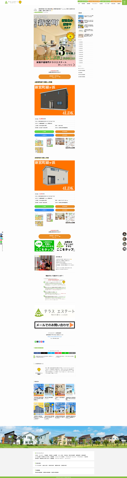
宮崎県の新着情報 (82, 70)
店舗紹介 (119, 3)
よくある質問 (38, 456)
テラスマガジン (95, 3)
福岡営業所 (78, 455)
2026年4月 (81, 46)
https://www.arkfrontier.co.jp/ (55, 336)
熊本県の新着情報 (82, 74)
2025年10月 (81, 56)
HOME (36, 455)
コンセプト (41, 455)
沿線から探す (45, 465)
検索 (92, 8)
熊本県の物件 (51, 465)
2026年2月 (81, 50)
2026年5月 (81, 44)
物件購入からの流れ (46, 456)
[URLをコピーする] (72, 353)
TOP (79, 3)
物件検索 (83, 3)
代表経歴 (46, 455)
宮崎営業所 (83, 455)
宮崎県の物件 (64, 465)
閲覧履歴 (52, 458)
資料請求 (37, 458)
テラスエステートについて (71, 456)
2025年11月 (81, 54)
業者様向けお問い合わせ (44, 458)
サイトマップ (67, 458)
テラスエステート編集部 (39, 374)
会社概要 (55, 455)
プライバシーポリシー (59, 458)
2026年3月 (81, 48)
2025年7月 (81, 62)
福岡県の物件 (57, 465)
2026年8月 (81, 42)
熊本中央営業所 (72, 455)
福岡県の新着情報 (40, 12)
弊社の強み (113, 3)
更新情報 (88, 3)
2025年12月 (81, 52)
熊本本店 (66, 455)
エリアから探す (38, 465)
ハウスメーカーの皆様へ (60, 456)
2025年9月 (81, 58)
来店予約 (86, 456)
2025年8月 (81, 60)
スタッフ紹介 (107, 3)
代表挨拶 (50, 455)
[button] (37, 353)
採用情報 (52, 456)
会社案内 (101, 3)
